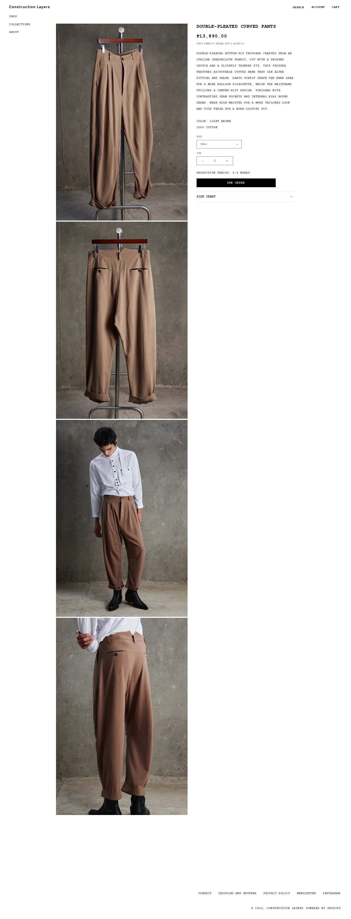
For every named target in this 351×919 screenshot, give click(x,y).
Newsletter (306, 893)
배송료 (219, 43)
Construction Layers (285, 908)
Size (199, 136)
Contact (205, 893)
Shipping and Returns (237, 893)
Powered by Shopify (323, 908)
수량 (199, 153)
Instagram (331, 893)
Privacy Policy (276, 893)
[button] (22, 16)
